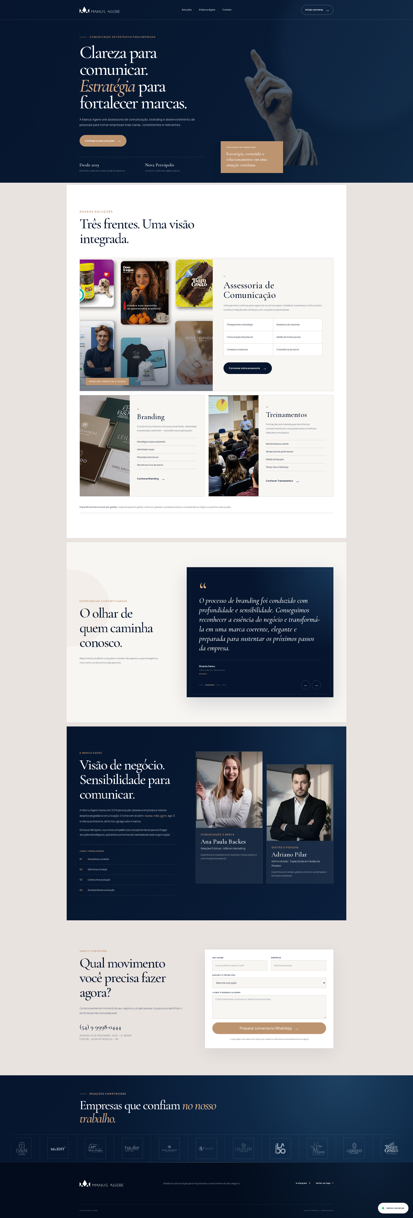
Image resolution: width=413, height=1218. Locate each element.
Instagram (303, 1183)
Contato (226, 9)
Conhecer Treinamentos (282, 480)
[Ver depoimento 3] (215, 685)
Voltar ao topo (324, 1183)
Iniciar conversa (317, 9)
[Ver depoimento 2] (207, 685)
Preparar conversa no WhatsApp (269, 1028)
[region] (206, 1148)
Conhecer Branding (151, 478)
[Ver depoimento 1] (201, 685)
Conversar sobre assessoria (248, 368)
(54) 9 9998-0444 (100, 1027)
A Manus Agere (207, 9)
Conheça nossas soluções (103, 140)
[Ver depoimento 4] (224, 685)
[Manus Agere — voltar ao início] (102, 1183)
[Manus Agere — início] (100, 9)
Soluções (187, 9)
